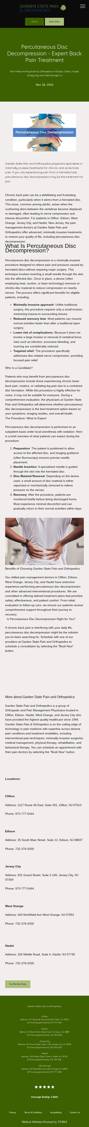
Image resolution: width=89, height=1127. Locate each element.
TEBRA (62, 1121)
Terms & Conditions (33, 1112)
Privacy (12, 1112)
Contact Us (75, 1112)
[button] (83, 6)
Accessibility (56, 1112)
